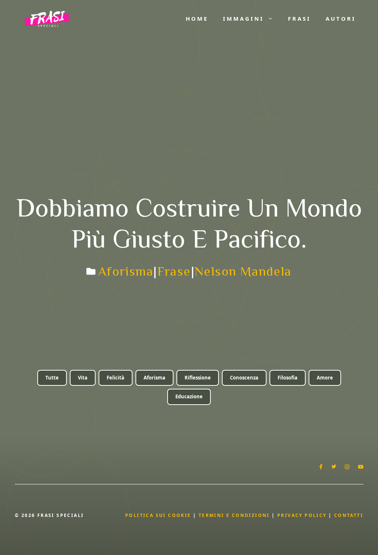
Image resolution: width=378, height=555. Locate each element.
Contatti (348, 515)
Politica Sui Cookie (158, 515)
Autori (341, 18)
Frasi (299, 18)
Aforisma (125, 271)
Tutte (52, 377)
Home (197, 18)
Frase (174, 271)
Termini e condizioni (234, 515)
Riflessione (198, 377)
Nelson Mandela (243, 271)
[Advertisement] (189, 92)
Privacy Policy (303, 515)
